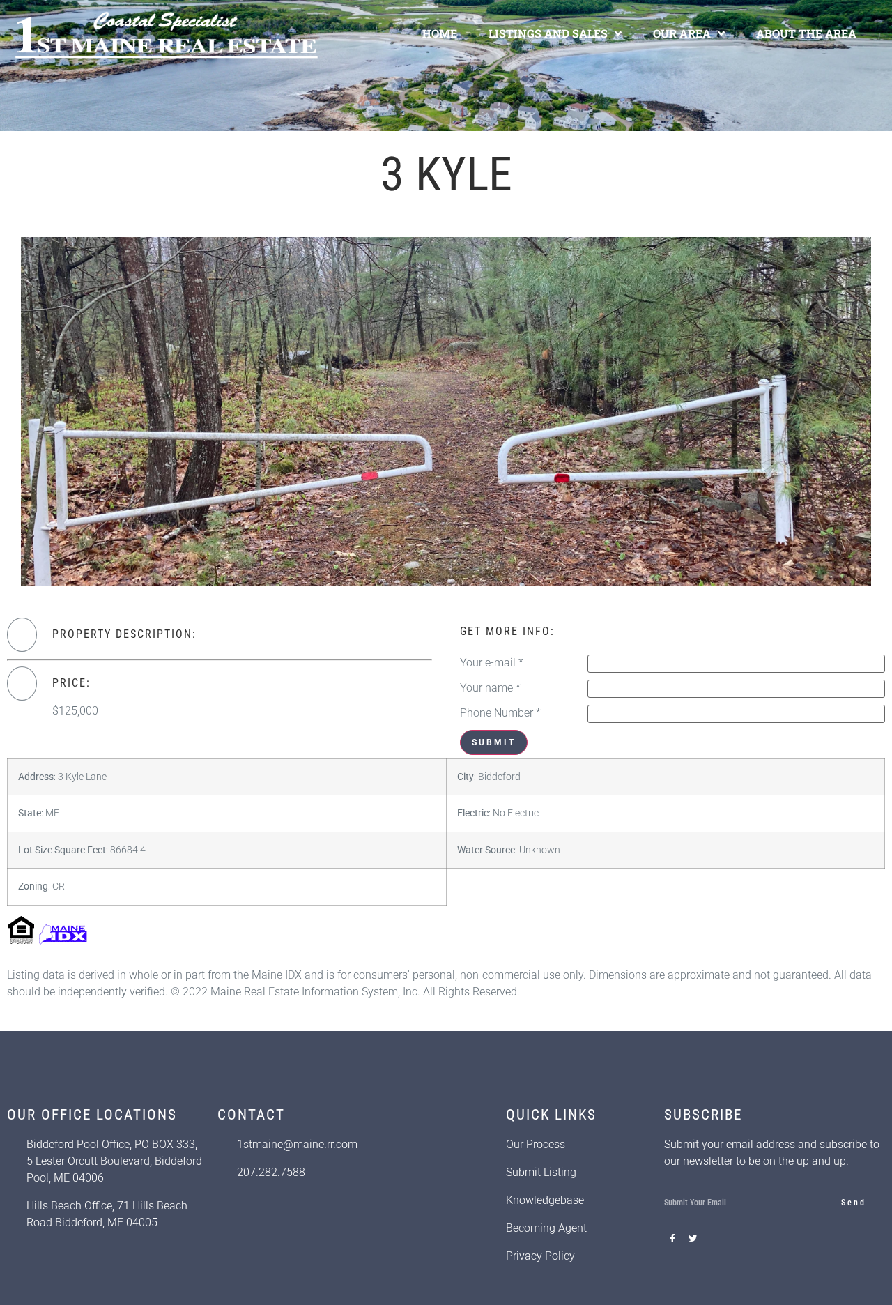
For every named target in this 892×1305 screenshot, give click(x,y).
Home (439, 33)
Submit (494, 742)
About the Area (806, 33)
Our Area (682, 33)
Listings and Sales (548, 33)
